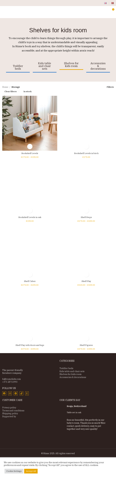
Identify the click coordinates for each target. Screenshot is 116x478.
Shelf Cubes (29, 281)
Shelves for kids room (71, 374)
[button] (86, 146)
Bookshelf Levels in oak (29, 217)
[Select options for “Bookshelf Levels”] (29, 146)
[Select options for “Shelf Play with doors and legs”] (29, 338)
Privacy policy (9, 407)
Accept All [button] (31, 471)
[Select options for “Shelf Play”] (86, 274)
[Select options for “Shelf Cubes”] (29, 274)
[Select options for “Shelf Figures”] (86, 338)
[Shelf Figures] (86, 315)
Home (5, 87)
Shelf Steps (86, 217)
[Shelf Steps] (86, 187)
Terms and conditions (13, 410)
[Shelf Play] (86, 251)
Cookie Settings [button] (14, 471)
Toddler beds (66, 368)
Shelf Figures (86, 345)
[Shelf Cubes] (29, 251)
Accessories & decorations (73, 377)
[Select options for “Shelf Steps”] (86, 210)
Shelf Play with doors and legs (30, 345)
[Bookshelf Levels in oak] (29, 187)
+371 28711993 (9, 382)
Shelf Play (86, 281)
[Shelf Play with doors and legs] (29, 315)
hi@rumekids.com (11, 379)
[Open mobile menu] (3, 11)
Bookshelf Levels (29, 153)
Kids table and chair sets (72, 371)
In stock (27, 91)
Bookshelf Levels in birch (86, 153)
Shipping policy (10, 413)
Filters (110, 87)
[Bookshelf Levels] (29, 123)
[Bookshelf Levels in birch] (86, 123)
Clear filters (10, 91)
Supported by (9, 416)
